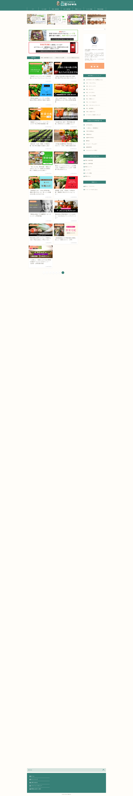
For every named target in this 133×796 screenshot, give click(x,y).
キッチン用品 (89, 9)
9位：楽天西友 (89, 108)
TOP (33, 9)
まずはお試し (89, 124)
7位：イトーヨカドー (91, 102)
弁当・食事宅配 (67, 9)
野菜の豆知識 (100, 9)
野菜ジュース (78, 9)
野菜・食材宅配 (55, 9)
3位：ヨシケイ (89, 89)
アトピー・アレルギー (91, 144)
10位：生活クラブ (90, 111)
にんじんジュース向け (91, 150)
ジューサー (88, 170)
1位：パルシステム (90, 83)
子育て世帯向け (89, 131)
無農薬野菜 (88, 147)
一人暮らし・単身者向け (91, 128)
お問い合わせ (34, 782)
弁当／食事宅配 (89, 163)
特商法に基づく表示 (36, 788)
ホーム (32, 776)
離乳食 (87, 140)
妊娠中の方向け (89, 137)
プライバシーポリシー (36, 785)
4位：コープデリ (90, 92)
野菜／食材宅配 (89, 160)
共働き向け (88, 134)
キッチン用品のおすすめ (73, 57)
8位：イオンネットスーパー (92, 105)
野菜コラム (88, 176)
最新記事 (33, 57)
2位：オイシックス (90, 86)
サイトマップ (34, 779)
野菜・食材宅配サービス (46, 57)
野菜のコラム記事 (60, 57)
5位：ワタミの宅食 (90, 95)
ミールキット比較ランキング (93, 114)
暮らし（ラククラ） (90, 186)
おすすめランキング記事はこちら (94, 79)
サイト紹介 (44, 9)
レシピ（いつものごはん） (91, 189)
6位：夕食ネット (90, 98)
